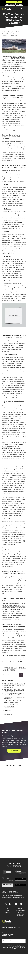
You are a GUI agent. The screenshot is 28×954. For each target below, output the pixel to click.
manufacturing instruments (18, 214)
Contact (7, 912)
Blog (12, 667)
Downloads (20, 914)
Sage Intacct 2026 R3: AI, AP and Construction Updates (12, 705)
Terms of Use (17, 947)
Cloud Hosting (22, 667)
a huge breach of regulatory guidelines (11, 252)
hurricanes (16, 202)
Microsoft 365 (6, 616)
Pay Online (19, 4)
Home (3, 34)
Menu (24, 9)
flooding (14, 67)
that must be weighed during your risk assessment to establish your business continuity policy (13, 173)
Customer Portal (10, 4)
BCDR (7, 34)
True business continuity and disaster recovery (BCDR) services (12, 143)
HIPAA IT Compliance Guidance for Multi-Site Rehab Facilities (14, 686)
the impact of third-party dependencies (14, 291)
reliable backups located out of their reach (14, 557)
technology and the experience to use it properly (11, 123)
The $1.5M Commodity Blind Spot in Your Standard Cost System (14, 690)
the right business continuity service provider (12, 578)
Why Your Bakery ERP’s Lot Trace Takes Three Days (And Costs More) (13, 702)
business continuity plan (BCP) (13, 57)
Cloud (15, 667)
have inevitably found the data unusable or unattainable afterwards (13, 542)
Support (19, 1)
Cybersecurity (5, 669)
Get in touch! (14, 750)
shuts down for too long (14, 516)
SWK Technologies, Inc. (19, 945)
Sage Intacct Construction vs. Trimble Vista (14, 683)
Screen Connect (11, 1)
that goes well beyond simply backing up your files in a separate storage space (14, 103)
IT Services (12, 669)
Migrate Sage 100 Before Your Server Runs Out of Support (14, 698)
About (7, 910)
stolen (20, 249)
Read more (9, 800)
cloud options (6, 447)
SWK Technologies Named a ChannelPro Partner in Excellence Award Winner (14, 694)
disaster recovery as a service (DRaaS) (13, 605)
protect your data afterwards (12, 270)
